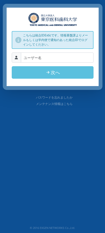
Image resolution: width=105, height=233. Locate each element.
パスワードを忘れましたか (54, 97)
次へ (55, 72)
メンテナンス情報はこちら (54, 104)
